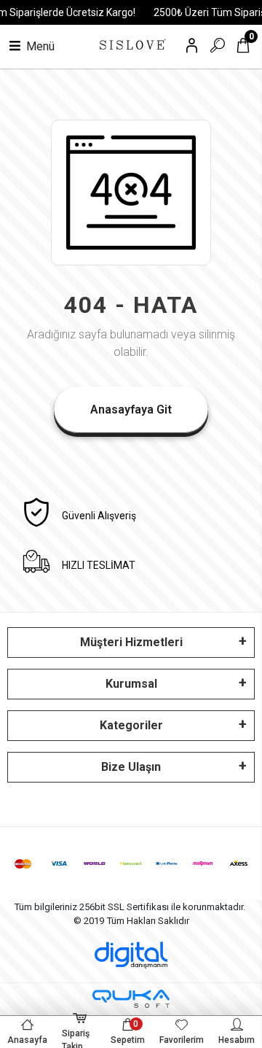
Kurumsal (131, 684)
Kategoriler (131, 725)
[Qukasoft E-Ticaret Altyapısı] (131, 999)
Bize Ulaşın (131, 767)
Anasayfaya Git (131, 409)
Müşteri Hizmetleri (131, 642)
